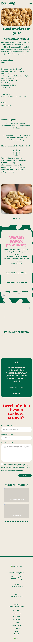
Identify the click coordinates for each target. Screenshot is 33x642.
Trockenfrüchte (16, 614)
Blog (16, 631)
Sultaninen (16, 619)
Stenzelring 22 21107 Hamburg (16, 578)
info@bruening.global (16, 606)
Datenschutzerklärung (17, 470)
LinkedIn (16, 634)
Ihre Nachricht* (7, 443)
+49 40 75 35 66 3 (17, 596)
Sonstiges (16, 622)
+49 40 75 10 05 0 (17, 587)
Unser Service (16, 625)
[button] (14, 218)
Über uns (17, 628)
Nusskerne (16, 616)
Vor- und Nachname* (9, 426)
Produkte (16, 611)
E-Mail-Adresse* (7, 434)
